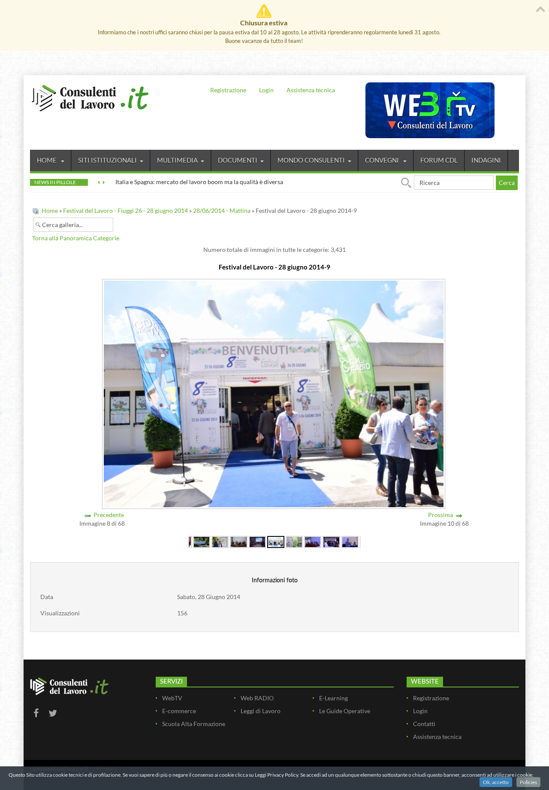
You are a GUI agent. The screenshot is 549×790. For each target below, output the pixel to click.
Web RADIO (257, 698)
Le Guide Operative (344, 710)
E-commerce (179, 710)
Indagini (486, 160)
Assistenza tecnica (311, 90)
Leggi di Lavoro (261, 710)
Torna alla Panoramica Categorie (75, 238)
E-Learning (333, 698)
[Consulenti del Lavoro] (90, 97)
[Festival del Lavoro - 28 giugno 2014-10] (294, 541)
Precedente (109, 514)
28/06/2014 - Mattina (221, 210)
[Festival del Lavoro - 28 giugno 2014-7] (238, 541)
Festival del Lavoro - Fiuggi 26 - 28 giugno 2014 (126, 210)
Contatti (424, 723)
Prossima (440, 514)
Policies (528, 782)
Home (47, 160)
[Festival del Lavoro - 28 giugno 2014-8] (257, 541)
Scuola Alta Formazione (193, 723)
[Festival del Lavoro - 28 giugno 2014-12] (331, 541)
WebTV (172, 698)
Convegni (382, 160)
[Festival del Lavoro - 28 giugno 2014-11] (312, 541)
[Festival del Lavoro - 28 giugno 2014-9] (275, 541)
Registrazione (228, 90)
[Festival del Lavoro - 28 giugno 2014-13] (350, 541)
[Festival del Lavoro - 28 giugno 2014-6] (220, 541)
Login (266, 90)
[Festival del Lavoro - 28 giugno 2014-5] (201, 541)
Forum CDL (439, 160)
